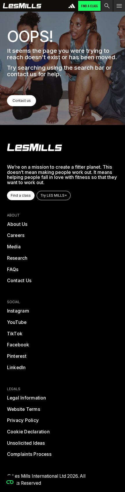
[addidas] (72, 6)
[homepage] (34, 147)
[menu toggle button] (119, 6)
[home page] (22, 6)
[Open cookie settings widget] (10, 482)
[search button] (107, 6)
